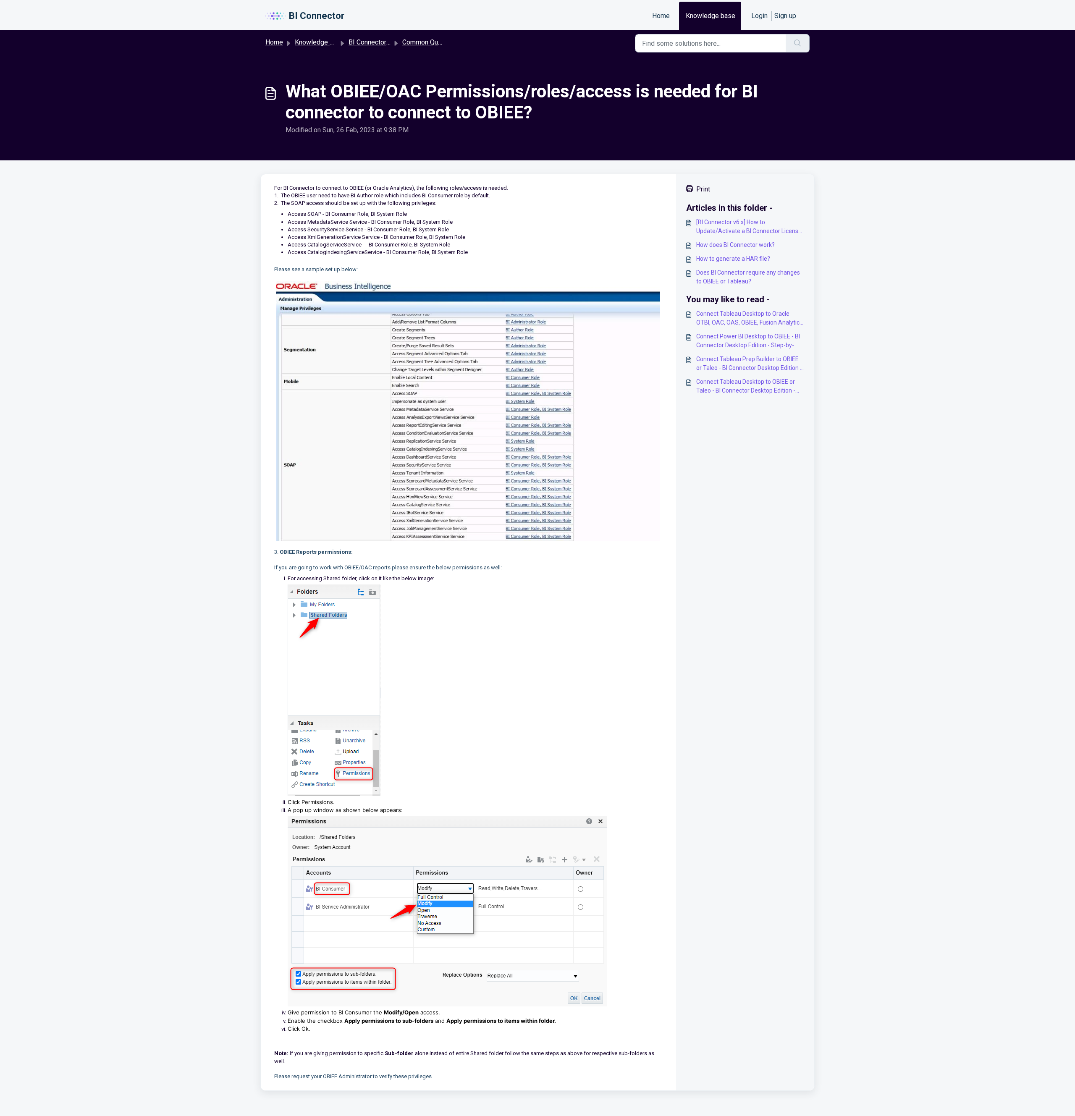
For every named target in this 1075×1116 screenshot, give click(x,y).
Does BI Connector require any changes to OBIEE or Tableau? (748, 277)
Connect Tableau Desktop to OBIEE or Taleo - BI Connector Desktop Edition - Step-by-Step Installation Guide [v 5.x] (745, 386)
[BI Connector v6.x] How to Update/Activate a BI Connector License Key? (749, 227)
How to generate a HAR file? (733, 258)
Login (759, 16)
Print (703, 189)
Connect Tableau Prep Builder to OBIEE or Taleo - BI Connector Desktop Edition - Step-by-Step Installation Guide (749, 364)
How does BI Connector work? (735, 244)
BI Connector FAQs (376, 42)
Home (661, 16)
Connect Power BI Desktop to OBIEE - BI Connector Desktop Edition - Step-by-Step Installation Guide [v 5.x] (748, 341)
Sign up (785, 16)
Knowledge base (710, 16)
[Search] (798, 43)
